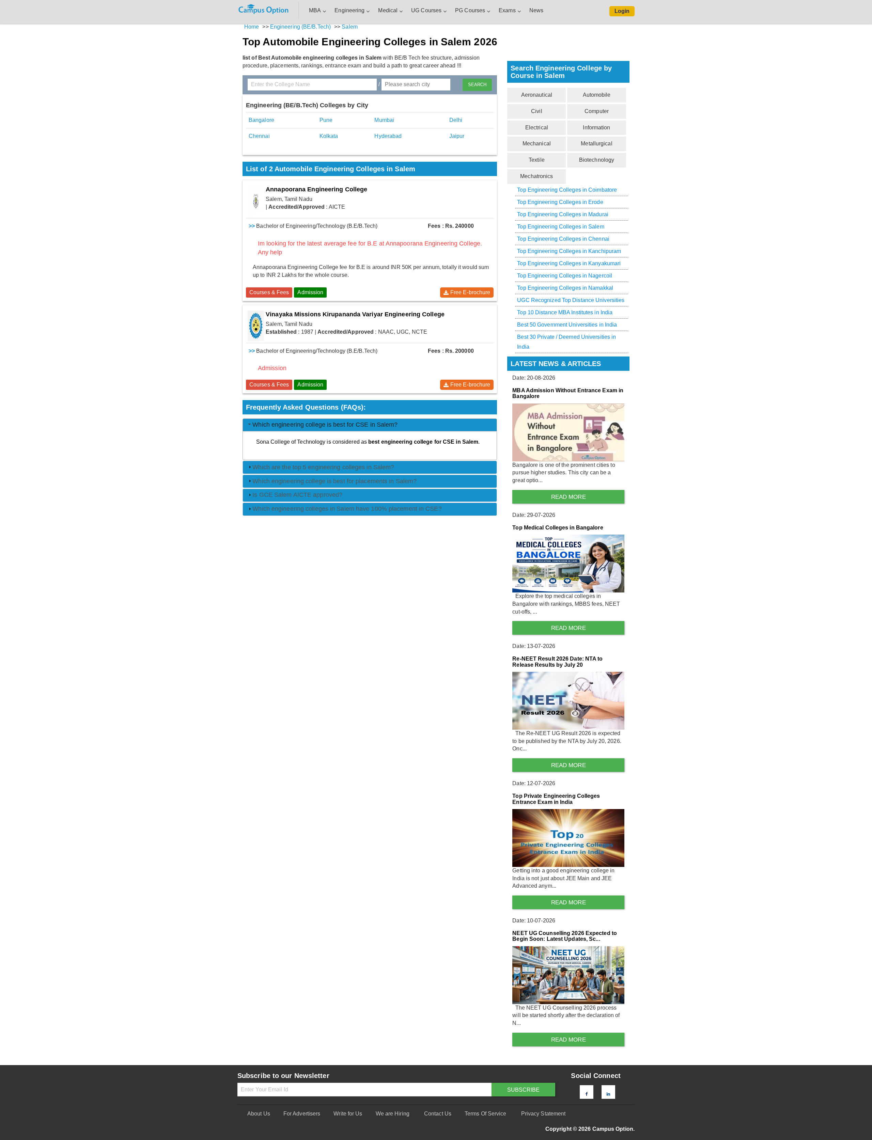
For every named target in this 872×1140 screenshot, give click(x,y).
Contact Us (437, 1114)
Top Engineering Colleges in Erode (560, 202)
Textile (537, 160)
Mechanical (537, 143)
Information (596, 127)
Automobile (597, 95)
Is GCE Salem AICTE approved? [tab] (297, 494)
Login (622, 11)
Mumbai (384, 120)
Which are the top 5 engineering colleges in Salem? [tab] (323, 467)
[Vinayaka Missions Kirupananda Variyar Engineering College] (256, 326)
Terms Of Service (486, 1114)
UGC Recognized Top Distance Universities (570, 300)
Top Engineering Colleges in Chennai (563, 239)
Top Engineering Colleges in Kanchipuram (569, 251)
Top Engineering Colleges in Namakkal (565, 288)
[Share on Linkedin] (608, 1094)
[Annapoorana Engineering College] (256, 201)
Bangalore (261, 120)
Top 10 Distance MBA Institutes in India (564, 312)
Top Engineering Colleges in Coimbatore (567, 190)
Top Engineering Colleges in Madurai (562, 214)
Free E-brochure (470, 292)
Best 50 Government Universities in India (567, 325)
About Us (258, 1114)
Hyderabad (388, 136)
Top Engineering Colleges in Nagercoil (564, 276)
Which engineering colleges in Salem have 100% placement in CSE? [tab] (346, 508)
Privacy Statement (543, 1114)
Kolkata (329, 136)
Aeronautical (536, 95)
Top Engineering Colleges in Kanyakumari (569, 263)
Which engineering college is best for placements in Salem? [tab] (334, 481)
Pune (326, 120)
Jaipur (457, 136)
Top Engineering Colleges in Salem (560, 226)
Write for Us (347, 1114)
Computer (597, 111)
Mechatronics (536, 176)
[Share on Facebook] (587, 1094)
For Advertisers (302, 1114)
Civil (536, 111)
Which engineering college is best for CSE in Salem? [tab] (325, 424)
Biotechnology (596, 160)
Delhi (456, 120)
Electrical (536, 127)
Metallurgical (596, 143)
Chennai (259, 136)
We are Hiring (392, 1114)
